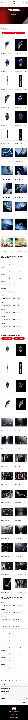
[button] (5, 2)
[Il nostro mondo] (14, 691)
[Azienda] (14, 698)
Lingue (24, 702)
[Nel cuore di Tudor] (14, 688)
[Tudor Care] (14, 695)
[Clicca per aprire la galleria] (7, 45)
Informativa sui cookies (14, 717)
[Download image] (11, 53)
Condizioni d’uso (14, 714)
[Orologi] (14, 684)
